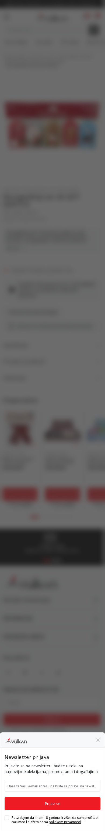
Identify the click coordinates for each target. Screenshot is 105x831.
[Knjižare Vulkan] (16, 740)
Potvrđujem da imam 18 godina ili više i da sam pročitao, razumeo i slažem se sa (55, 820)
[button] (98, 740)
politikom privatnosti (65, 822)
